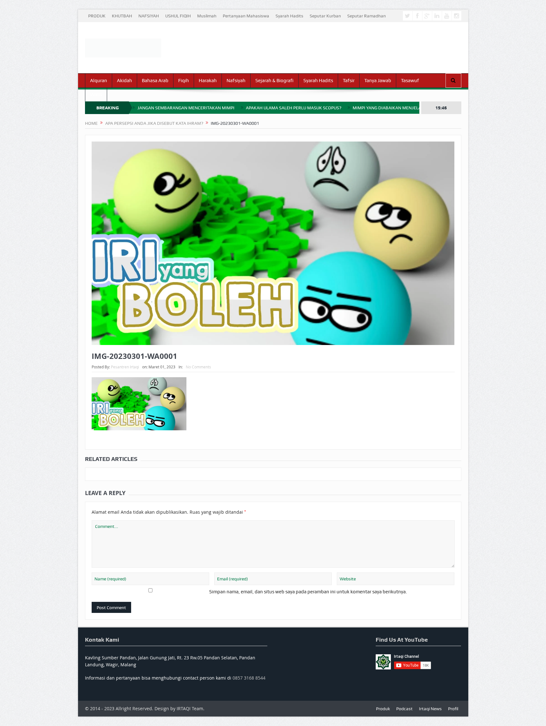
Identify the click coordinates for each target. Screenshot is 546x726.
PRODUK (97, 15)
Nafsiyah (236, 80)
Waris (96, 94)
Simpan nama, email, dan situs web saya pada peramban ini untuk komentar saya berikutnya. (308, 592)
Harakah (208, 80)
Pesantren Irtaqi (125, 366)
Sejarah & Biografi (274, 80)
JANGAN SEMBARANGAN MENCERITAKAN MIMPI (185, 107)
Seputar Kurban (325, 15)
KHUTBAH (122, 15)
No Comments (198, 366)
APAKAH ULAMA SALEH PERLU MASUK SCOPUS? (293, 107)
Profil (453, 708)
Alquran (98, 80)
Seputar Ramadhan (366, 15)
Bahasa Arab (155, 80)
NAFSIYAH (148, 15)
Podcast (404, 708)
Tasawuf (410, 80)
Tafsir (349, 80)
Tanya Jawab (377, 80)
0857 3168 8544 (249, 678)
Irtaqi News (430, 708)
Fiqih (183, 80)
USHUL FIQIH (178, 15)
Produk (383, 708)
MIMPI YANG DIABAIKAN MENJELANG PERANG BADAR (406, 107)
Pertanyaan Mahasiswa (246, 15)
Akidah (124, 80)
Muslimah (206, 15)
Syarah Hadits (289, 15)
